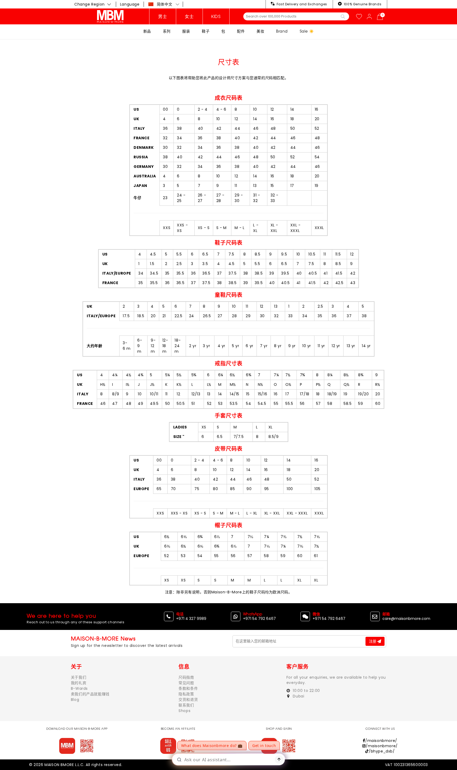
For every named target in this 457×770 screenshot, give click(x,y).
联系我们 (186, 705)
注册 (373, 641)
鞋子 (205, 31)
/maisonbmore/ (381, 740)
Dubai (298, 696)
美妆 (260, 31)
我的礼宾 (78, 683)
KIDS (216, 16)
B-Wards (79, 688)
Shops (184, 710)
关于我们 (78, 677)
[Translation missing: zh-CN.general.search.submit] (343, 16)
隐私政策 (186, 694)
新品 (147, 31)
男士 (162, 16)
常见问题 (186, 683)
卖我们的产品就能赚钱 (90, 694)
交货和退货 (188, 699)
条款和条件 (188, 688)
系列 (167, 31)
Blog (75, 699)
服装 (186, 31)
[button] (164, 4)
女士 (189, 16)
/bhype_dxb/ (382, 751)
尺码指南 (186, 677)
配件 (241, 31)
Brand (282, 31)
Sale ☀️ (307, 31)
